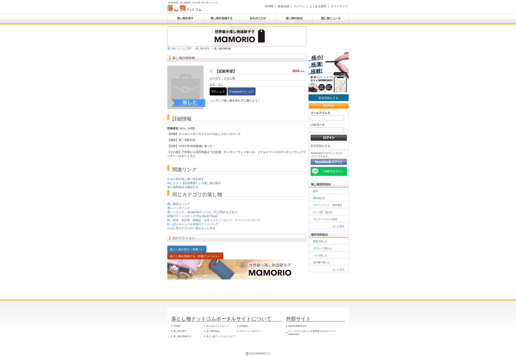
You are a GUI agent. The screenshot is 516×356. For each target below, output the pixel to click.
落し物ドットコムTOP (179, 48)
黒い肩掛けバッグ (178, 204)
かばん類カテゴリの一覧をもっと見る (191, 228)
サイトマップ (339, 6)
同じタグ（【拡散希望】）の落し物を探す (194, 183)
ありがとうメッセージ (217, 325)
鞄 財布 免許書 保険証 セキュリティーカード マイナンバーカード (213, 220)
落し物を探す (203, 48)
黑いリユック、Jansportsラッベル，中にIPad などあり (202, 212)
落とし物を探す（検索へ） (187, 249)
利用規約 (243, 325)
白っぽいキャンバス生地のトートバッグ (192, 224)
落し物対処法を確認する (182, 187)
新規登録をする (328, 98)
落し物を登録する (182, 336)
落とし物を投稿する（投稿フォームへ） (195, 256)
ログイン (299, 6)
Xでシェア (218, 91)
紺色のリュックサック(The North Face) (192, 216)
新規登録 (283, 6)
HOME (269, 6)
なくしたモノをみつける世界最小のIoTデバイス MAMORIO (312, 332)
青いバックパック (178, 208)
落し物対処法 (213, 330)
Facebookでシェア (242, 91)
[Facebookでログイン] (329, 161)
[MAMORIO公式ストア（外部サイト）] (236, 36)
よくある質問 (317, 6)
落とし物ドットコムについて (220, 336)
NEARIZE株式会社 (297, 325)
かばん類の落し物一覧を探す (185, 179)
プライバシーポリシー (250, 330)
